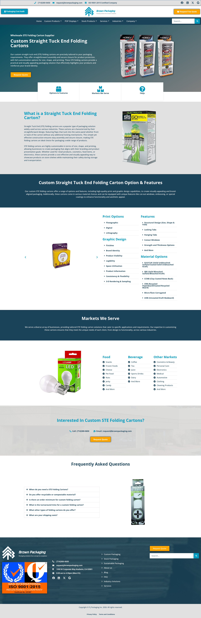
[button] (25, 257)
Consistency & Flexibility (117, 276)
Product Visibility (114, 255)
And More (148, 250)
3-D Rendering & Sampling (118, 281)
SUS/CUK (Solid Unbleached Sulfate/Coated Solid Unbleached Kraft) (157, 264)
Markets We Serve (100, 93)
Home (39, 21)
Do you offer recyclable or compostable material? (52, 494)
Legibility (110, 261)
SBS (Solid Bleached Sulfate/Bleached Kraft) (153, 272)
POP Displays (71, 21)
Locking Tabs (150, 229)
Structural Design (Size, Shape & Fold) (158, 223)
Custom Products (52, 21)
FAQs (142, 93)
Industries (116, 21)
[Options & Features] (58, 89)
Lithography (111, 233)
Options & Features (58, 93)
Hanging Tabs (150, 235)
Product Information (115, 271)
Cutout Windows (152, 240)
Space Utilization (114, 266)
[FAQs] (142, 89)
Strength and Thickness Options (159, 245)
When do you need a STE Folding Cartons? (48, 489)
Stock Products (88, 21)
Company (130, 21)
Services (103, 21)
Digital (109, 228)
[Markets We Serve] (100, 89)
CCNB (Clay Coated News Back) (158, 278)
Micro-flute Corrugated (155, 292)
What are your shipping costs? (43, 515)
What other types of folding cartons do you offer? (52, 510)
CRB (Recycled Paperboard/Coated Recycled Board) (155, 286)
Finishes (110, 245)
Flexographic (112, 222)
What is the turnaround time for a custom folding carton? (56, 505)
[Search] (197, 21)
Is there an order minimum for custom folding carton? (55, 499)
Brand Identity (113, 250)
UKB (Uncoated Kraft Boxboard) (159, 298)
